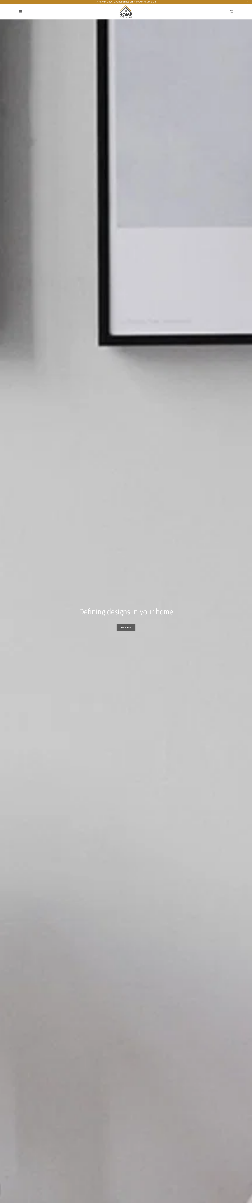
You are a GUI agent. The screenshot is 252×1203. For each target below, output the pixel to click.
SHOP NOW (126, 627)
